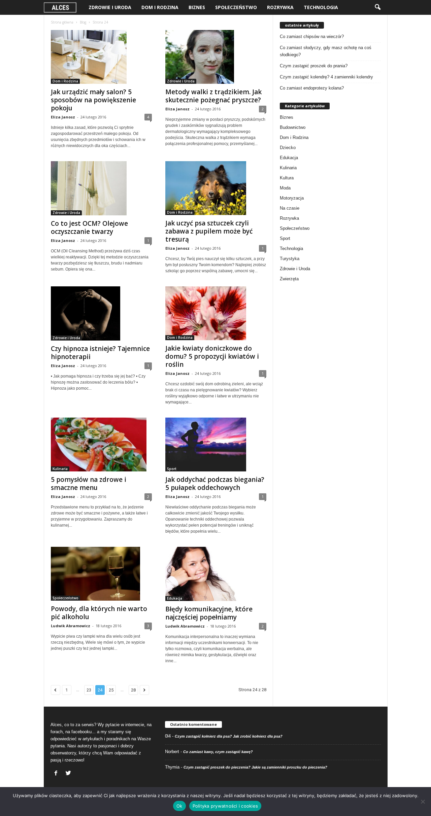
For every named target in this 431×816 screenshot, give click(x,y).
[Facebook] (57, 773)
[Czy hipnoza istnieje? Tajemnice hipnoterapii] (101, 313)
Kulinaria (60, 468)
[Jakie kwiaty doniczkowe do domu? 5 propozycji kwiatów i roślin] (215, 313)
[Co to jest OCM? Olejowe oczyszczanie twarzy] (101, 188)
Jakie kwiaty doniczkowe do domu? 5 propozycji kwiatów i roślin (212, 356)
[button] (377, 7)
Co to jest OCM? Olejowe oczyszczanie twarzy (89, 227)
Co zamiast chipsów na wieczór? (312, 36)
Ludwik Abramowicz (70, 625)
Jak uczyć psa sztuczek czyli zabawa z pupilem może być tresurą (209, 231)
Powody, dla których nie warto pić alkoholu (99, 612)
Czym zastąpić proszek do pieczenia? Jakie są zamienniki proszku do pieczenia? (255, 767)
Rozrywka (280, 7)
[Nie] (422, 801)
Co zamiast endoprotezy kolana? (312, 88)
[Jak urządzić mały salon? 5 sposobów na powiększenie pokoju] (101, 57)
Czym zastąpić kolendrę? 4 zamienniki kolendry (326, 76)
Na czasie (289, 208)
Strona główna (62, 22)
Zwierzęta (289, 278)
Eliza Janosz (63, 116)
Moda (285, 187)
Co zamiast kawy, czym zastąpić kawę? (218, 752)
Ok (179, 806)
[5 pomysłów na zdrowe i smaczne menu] (101, 444)
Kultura (287, 177)
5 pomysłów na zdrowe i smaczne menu (88, 483)
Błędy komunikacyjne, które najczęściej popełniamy (209, 613)
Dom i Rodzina (159, 7)
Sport (171, 468)
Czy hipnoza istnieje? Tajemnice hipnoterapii (100, 352)
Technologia (321, 7)
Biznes (197, 7)
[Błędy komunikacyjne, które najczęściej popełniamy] (215, 574)
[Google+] (69, 773)
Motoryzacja (292, 198)
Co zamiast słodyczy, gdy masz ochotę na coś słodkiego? (325, 51)
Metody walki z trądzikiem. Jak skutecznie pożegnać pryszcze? (213, 95)
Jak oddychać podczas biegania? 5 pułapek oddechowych (214, 483)
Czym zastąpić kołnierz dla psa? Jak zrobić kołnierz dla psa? (229, 736)
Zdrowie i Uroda (110, 7)
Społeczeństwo (236, 7)
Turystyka (289, 258)
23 (89, 690)
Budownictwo (292, 127)
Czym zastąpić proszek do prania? (313, 65)
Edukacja (174, 598)
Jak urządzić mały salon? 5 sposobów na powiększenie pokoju (93, 99)
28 (133, 690)
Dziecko (288, 147)
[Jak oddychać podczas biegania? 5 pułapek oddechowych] (215, 444)
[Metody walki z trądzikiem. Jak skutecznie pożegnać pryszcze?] (215, 57)
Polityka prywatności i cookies (225, 806)
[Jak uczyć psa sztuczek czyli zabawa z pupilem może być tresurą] (215, 188)
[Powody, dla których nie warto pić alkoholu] (101, 574)
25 (111, 690)
